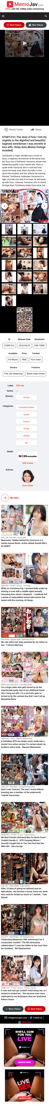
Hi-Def (26, 428)
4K (26, 443)
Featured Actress (26, 407)
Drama (26, 421)
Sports (26, 414)
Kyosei (26, 397)
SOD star (20, 385)
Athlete (26, 436)
